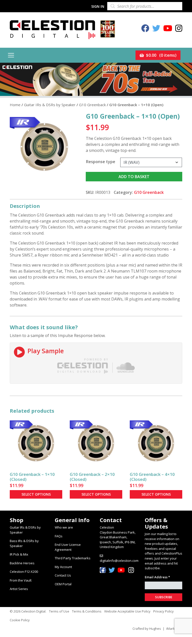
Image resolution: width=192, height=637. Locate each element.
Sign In (97, 6)
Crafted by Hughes (146, 628)
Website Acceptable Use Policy (127, 611)
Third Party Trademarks (72, 558)
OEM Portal (63, 584)
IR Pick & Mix (19, 554)
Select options (36, 494)
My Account (63, 567)
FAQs (58, 536)
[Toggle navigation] (11, 55)
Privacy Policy (163, 611)
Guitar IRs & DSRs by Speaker (50, 104)
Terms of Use (59, 611)
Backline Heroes (22, 563)
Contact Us (63, 575)
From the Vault (21, 580)
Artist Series (19, 589)
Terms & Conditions (87, 611)
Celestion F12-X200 (24, 571)
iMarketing (174, 628)
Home (15, 104)
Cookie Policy (20, 620)
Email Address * (157, 577)
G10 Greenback (92, 104)
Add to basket (134, 176)
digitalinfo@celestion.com (119, 560)
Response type (100, 161)
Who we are (64, 527)
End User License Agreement (68, 547)
